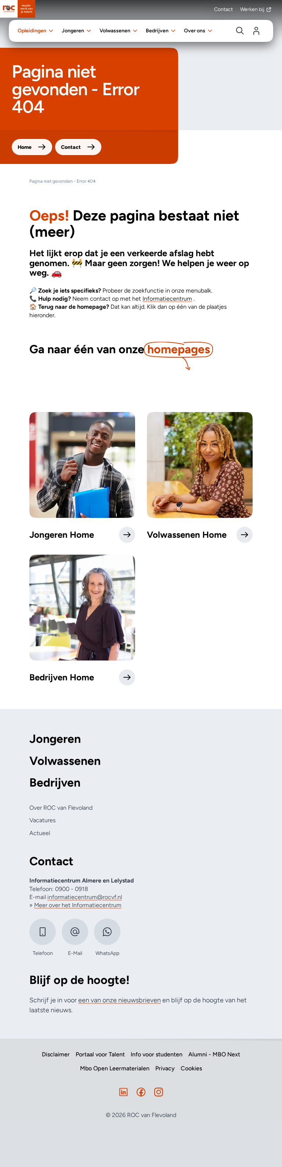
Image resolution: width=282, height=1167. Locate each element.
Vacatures (42, 820)
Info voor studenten (156, 1054)
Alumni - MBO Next (214, 1054)
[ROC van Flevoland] (17, 9)
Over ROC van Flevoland (61, 807)
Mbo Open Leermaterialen (114, 1068)
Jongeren (55, 739)
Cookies (191, 1068)
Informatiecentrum (167, 298)
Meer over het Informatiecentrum (78, 905)
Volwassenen (65, 761)
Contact (223, 9)
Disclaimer (56, 1054)
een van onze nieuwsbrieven (119, 1000)
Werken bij (252, 9)
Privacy (165, 1068)
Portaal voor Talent (100, 1054)
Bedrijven (54, 782)
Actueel (39, 833)
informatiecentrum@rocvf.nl (84, 897)
